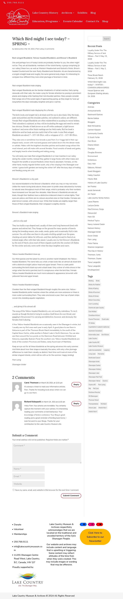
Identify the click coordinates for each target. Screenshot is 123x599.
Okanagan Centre (94, 365)
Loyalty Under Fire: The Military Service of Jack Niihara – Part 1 (97, 66)
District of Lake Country (96, 308)
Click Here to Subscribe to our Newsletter (95, 537)
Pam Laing (40, 49)
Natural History (94, 228)
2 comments (49, 49)
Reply (76, 384)
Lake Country (93, 338)
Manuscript (92, 213)
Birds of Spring (93, 288)
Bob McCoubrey (94, 126)
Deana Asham (93, 145)
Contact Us (92, 21)
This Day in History (95, 251)
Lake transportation (95, 350)
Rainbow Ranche (94, 392)
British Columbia (94, 300)
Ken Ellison (105, 335)
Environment (93, 156)
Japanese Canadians (95, 331)
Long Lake (92, 354)
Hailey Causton (94, 175)
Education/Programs (45, 21)
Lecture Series (93, 205)
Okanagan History (95, 369)
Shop (105, 21)
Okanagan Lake (94, 373)
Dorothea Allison (94, 315)
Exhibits (82, 13)
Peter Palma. (93, 243)
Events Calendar (73, 21)
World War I (102, 408)
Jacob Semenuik (94, 190)
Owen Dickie (93, 236)
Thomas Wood (93, 400)
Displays (91, 148)
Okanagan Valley (94, 381)
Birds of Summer (94, 292)
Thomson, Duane (94, 258)
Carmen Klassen (94, 130)
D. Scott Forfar (94, 137)
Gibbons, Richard (94, 167)
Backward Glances (95, 114)
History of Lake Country (97, 183)
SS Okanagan (93, 396)
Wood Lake (92, 408)
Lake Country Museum (96, 346)
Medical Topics (94, 220)
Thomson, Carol (94, 254)
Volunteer (19, 529)
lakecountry (19, 49)
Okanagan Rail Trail (95, 377)
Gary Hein (92, 164)
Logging (106, 350)
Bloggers (91, 122)
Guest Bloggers (94, 171)
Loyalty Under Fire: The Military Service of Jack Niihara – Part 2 (97, 53)
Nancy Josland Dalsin (96, 224)
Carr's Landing (93, 304)
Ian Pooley (92, 186)
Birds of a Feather (94, 285)
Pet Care (95, 388)
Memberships (20, 534)
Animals (91, 107)
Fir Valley (92, 323)
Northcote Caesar (94, 358)
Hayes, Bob (92, 179)
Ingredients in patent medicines (99, 327)
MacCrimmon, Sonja (96, 209)
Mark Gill (91, 217)
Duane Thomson (94, 319)
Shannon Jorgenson (95, 247)
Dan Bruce (92, 141)
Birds (97, 281)
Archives (66, 13)
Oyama (105, 381)
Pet (90, 388)
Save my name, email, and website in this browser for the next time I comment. (47, 490)
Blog (93, 13)
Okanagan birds (94, 362)
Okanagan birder (94, 232)
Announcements (94, 111)
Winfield (103, 404)
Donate (17, 524)
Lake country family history (99, 198)
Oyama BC (92, 385)
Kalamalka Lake (94, 335)
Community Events (95, 133)
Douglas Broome (95, 152)
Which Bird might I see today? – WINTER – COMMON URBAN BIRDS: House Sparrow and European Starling (98, 88)
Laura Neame (93, 201)
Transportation (93, 404)
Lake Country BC (94, 342)
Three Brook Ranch (95, 75)
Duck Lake (105, 319)
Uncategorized (93, 270)
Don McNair (92, 311)
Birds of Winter (94, 296)
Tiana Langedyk (94, 262)
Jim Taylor (92, 194)
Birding (91, 281)
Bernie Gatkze (93, 118)
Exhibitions (92, 160)
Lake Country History (45, 13)
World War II (93, 412)
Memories (101, 354)
